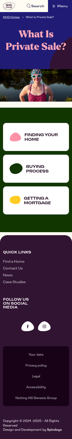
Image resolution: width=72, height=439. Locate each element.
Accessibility (36, 387)
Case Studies (14, 282)
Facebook (27, 326)
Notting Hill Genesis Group (36, 398)
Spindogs (54, 429)
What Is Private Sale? (40, 17)
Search (37, 6)
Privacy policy (36, 365)
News (8, 275)
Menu (62, 6)
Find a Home (13, 261)
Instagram (44, 326)
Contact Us (13, 268)
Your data (36, 354)
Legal (36, 376)
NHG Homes (11, 17)
